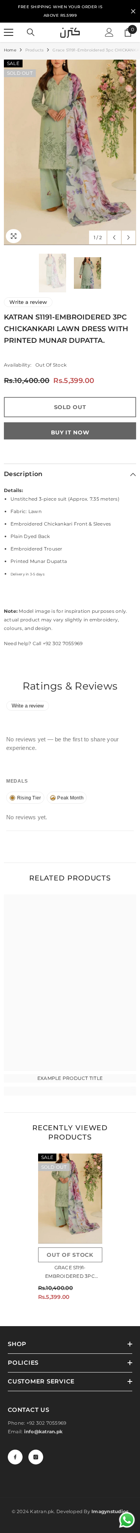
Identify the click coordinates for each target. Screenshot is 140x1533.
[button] (114, 237)
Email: (35, 1431)
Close (133, 11)
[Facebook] (15, 1457)
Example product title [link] (70, 1078)
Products (34, 50)
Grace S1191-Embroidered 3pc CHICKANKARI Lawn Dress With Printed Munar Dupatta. (70, 1273)
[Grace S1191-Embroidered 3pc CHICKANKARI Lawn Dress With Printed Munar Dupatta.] (70, 1199)
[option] (70, 152)
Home (10, 50)
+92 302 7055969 (46, 1423)
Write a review (28, 302)
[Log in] (109, 32)
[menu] (8, 32)
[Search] (30, 32)
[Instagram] (35, 1457)
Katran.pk (42, 1511)
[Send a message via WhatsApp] (127, 1520)
